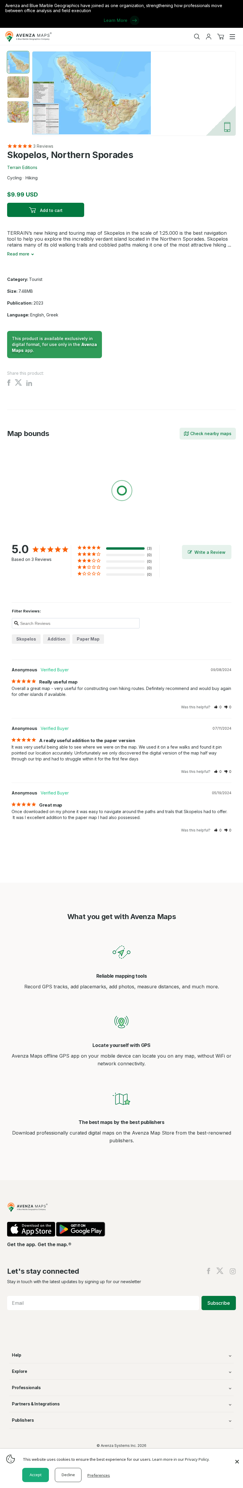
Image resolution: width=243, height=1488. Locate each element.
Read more (18, 253)
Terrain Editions (22, 167)
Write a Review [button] (210, 552)
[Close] (237, 1459)
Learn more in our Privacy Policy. (181, 1459)
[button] (217, 707)
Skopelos (26, 638)
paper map (88, 638)
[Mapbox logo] (22, 533)
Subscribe (218, 1303)
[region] (121, 491)
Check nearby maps (210, 433)
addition (56, 638)
